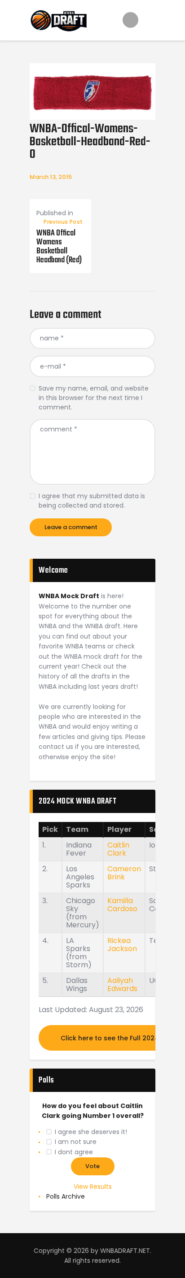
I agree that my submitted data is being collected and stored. (92, 500)
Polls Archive (65, 1196)
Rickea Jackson (122, 944)
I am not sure (76, 1141)
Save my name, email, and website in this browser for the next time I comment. (94, 398)
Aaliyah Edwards (122, 984)
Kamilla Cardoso (122, 904)
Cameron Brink (124, 873)
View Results (93, 1186)
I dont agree (74, 1152)
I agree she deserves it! (91, 1131)
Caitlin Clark (118, 849)
